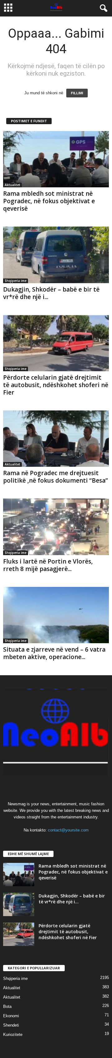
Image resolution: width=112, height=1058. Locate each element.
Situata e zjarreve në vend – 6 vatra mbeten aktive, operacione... (54, 653)
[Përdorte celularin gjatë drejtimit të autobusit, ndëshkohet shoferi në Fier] (56, 343)
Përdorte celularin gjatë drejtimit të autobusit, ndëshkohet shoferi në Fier (55, 384)
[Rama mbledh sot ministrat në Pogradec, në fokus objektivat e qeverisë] (56, 159)
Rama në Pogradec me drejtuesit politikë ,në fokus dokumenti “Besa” (55, 477)
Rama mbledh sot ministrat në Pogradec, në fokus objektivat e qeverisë (49, 201)
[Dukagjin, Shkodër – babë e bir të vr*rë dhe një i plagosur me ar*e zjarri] (56, 255)
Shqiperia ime (15, 281)
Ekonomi (11, 1016)
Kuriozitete (12, 1034)
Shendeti (11, 1025)
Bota (7, 1006)
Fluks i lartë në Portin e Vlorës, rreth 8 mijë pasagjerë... (48, 565)
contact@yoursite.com (68, 830)
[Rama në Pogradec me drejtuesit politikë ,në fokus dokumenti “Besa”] (56, 438)
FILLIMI (77, 93)
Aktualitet (12, 185)
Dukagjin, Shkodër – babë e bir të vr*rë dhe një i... (51, 293)
